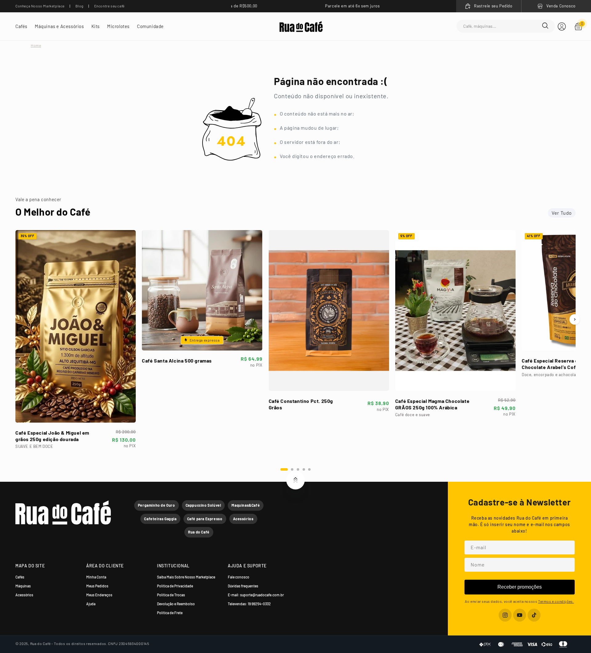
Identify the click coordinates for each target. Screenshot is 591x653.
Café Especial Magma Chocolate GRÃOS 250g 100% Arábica (432, 404)
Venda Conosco (561, 5)
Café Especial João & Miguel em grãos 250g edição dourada (52, 436)
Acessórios (243, 519)
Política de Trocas (171, 595)
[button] (21, 26)
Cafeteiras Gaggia (160, 519)
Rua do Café (199, 532)
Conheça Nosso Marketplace (40, 6)
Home (36, 45)
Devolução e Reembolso (176, 604)
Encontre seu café (109, 6)
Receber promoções (519, 587)
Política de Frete (170, 612)
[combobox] (502, 26)
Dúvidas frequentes (243, 586)
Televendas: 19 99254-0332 (249, 604)
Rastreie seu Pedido (493, 5)
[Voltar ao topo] (295, 480)
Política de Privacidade (175, 586)
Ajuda (90, 604)
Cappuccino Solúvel (203, 505)
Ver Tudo (562, 213)
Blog (79, 6)
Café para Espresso (205, 519)
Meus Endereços (99, 595)
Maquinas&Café (245, 505)
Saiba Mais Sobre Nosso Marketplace (186, 577)
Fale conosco (238, 577)
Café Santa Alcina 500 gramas (177, 360)
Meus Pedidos (97, 586)
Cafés (19, 577)
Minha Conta (96, 577)
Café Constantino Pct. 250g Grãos (301, 404)
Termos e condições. (556, 601)
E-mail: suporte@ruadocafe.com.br (256, 595)
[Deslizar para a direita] (574, 319)
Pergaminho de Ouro (156, 505)
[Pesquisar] (545, 26)
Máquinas (23, 586)
